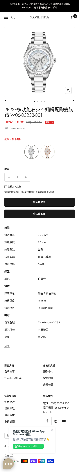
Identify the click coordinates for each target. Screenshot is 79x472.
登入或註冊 (39, 214)
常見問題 (48, 378)
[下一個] (73, 101)
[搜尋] (13, 17)
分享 (7, 346)
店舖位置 (48, 384)
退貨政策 (9, 415)
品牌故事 (9, 371)
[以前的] (6, 101)
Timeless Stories (14, 378)
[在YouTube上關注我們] (64, 421)
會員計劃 (9, 421)
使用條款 (9, 401)
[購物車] (73, 17)
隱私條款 (9, 408)
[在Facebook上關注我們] (47, 421)
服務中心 (48, 371)
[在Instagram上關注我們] (55, 421)
